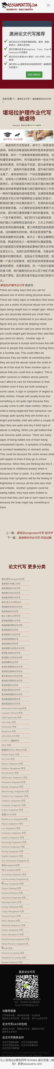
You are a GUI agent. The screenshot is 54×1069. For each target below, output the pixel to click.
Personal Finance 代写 (11, 916)
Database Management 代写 (13, 768)
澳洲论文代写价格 (10, 1018)
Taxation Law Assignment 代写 (15, 796)
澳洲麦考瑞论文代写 (11, 597)
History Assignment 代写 (12, 764)
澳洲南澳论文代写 (10, 630)
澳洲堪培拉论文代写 (41, 99)
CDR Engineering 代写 (11, 717)
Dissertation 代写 (9, 727)
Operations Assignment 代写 (14, 898)
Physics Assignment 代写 (12, 824)
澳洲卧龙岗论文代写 (11, 653)
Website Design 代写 (10, 754)
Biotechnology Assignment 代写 (15, 791)
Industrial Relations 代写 (12, 893)
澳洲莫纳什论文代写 (11, 634)
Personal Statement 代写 (12, 962)
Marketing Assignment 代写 (13, 925)
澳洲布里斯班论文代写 (12, 667)
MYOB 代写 (7, 948)
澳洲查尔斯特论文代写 (12, 681)
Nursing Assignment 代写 (12, 851)
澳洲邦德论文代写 (10, 685)
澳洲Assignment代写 (11, 865)
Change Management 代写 (13, 911)
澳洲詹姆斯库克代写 (11, 699)
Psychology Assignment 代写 (14, 842)
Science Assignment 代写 (12, 810)
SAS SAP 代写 (8, 759)
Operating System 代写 (11, 902)
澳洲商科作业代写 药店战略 (34, 537)
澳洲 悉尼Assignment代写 (13, 579)
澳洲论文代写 (23, 99)
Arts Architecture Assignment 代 (15, 861)
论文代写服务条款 (29, 1042)
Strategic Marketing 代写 (12, 907)
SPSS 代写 (6, 745)
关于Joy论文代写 (40, 1018)
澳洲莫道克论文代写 (11, 704)
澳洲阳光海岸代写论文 (12, 671)
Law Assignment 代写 (11, 828)
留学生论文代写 (9, 1032)
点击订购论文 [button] (34, 74)
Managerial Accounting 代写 (14, 958)
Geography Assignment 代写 (14, 805)
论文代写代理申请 (10, 1048)
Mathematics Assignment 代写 (14, 778)
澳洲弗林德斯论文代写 (12, 694)
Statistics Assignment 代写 (13, 838)
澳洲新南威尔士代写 (11, 621)
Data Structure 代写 (10, 773)
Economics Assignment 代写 (14, 833)
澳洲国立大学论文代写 (12, 657)
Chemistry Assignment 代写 (13, 801)
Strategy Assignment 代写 (13, 884)
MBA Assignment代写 (11, 870)
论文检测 (36, 1015)
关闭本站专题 (23, 1015)
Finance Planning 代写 (11, 888)
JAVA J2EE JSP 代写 (11, 736)
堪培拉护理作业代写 (12, 285)
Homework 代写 (9, 731)
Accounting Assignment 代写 (14, 874)
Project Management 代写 (13, 934)
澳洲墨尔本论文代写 (11, 593)
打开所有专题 (8, 1015)
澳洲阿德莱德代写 (10, 639)
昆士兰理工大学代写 (11, 616)
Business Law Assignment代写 (15, 819)
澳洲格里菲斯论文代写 (12, 625)
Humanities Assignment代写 (14, 782)
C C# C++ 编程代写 (10, 741)
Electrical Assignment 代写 (13, 847)
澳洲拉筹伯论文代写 (11, 690)
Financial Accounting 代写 (13, 953)
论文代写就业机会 (10, 1045)
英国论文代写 (23, 1029)
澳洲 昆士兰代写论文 (11, 602)
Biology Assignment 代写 (12, 787)
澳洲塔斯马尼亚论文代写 (13, 648)
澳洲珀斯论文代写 (10, 662)
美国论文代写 (38, 1029)
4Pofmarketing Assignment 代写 (15, 939)
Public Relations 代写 (11, 921)
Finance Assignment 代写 (12, 930)
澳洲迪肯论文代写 (10, 611)
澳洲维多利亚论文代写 (12, 607)
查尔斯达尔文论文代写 (12, 676)
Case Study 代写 (9, 722)
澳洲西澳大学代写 (10, 644)
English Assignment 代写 (12, 856)
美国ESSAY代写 (9, 814)
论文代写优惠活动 (29, 1045)
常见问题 (25, 1018)
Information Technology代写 (14, 708)
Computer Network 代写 (12, 713)
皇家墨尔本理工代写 (11, 584)
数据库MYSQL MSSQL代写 (14, 750)
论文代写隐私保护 (10, 1042)
